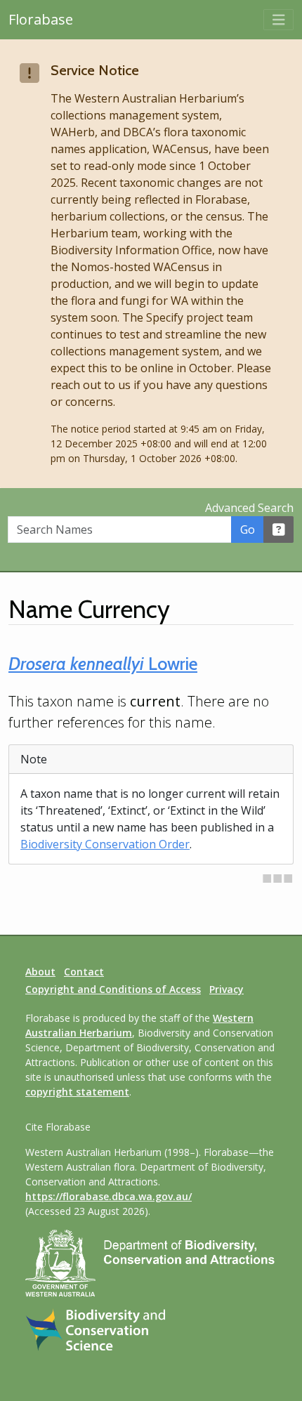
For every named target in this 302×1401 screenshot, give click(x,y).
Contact (84, 971)
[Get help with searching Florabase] (278, 529)
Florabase (40, 19)
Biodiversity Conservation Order (105, 844)
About (40, 971)
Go (247, 529)
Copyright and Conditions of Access (113, 989)
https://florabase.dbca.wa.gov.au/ (108, 1196)
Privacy (226, 989)
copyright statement (77, 1091)
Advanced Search (249, 507)
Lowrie (102, 663)
